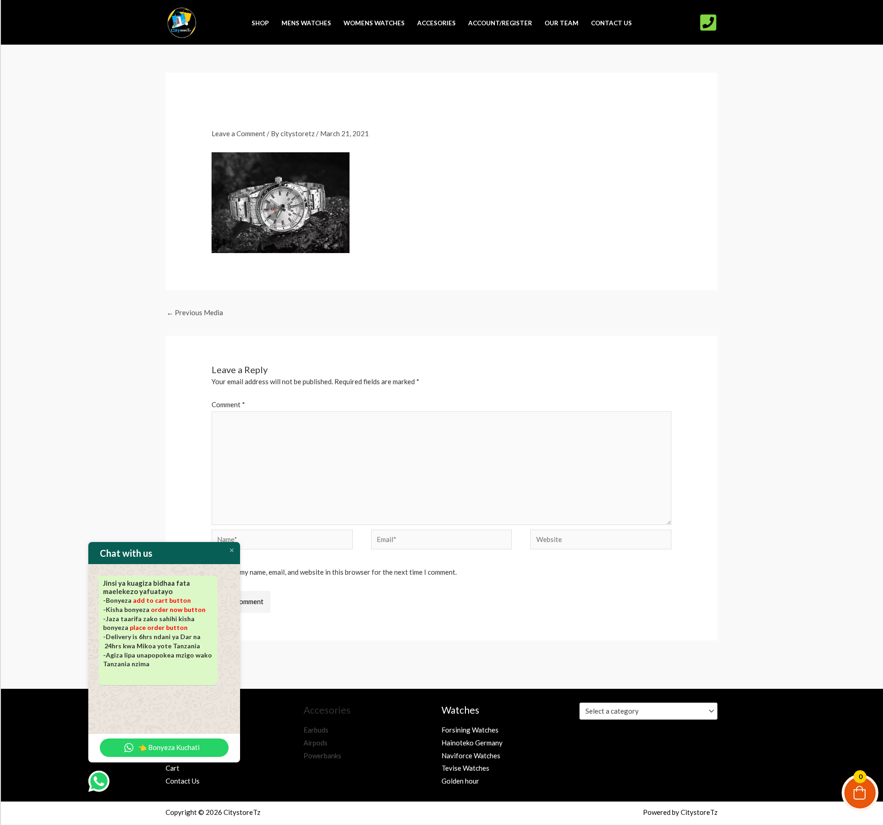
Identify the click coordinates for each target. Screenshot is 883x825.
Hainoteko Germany (472, 742)
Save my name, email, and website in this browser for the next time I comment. (340, 572)
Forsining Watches (470, 730)
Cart (172, 768)
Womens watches (374, 22)
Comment (228, 404)
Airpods (315, 742)
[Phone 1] (708, 22)
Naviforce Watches (471, 755)
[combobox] (648, 711)
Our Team (562, 22)
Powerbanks (322, 755)
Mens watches (306, 22)
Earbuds (316, 730)
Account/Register (500, 22)
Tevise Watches (465, 768)
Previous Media (194, 312)
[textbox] (644, 710)
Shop (260, 22)
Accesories (436, 22)
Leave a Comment (238, 133)
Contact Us (611, 22)
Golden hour (460, 781)
